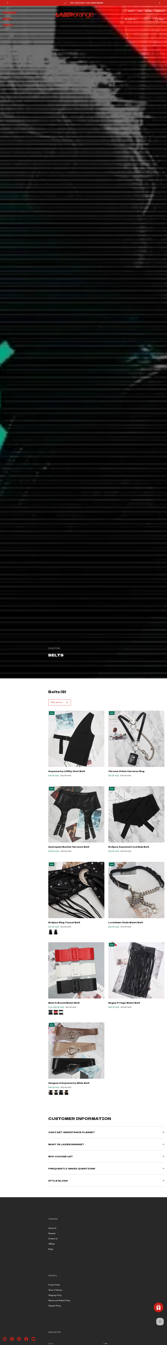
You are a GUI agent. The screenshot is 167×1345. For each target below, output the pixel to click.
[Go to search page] (145, 19)
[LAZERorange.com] (74, 15)
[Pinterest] (19, 1339)
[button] (145, 19)
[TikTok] (11, 1339)
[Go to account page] (151, 19)
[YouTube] (33, 1339)
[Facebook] (26, 1339)
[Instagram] (4, 1339)
